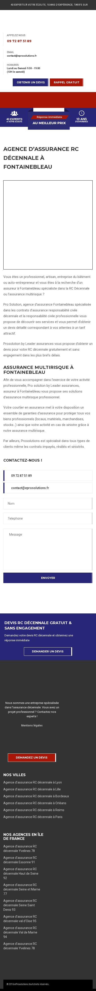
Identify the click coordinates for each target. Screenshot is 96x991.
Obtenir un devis (31, 82)
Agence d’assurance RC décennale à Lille (32, 789)
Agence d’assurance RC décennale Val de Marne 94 (20, 932)
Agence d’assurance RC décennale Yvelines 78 (20, 849)
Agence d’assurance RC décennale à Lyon (32, 782)
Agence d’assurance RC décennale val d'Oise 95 (20, 919)
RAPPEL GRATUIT (66, 82)
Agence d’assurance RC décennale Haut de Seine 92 (20, 873)
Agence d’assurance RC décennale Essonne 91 (20, 860)
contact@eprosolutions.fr (29, 488)
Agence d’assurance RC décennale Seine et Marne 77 (21, 889)
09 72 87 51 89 (21, 475)
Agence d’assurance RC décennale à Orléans (34, 803)
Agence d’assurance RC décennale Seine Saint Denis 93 (20, 905)
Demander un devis (47, 651)
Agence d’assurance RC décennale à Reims (33, 810)
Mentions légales (32, 725)
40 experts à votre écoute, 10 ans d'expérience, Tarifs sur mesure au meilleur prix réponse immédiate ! (49, 8)
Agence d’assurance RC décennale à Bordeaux (36, 796)
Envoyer (48, 578)
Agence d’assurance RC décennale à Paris (33, 817)
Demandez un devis (31, 757)
